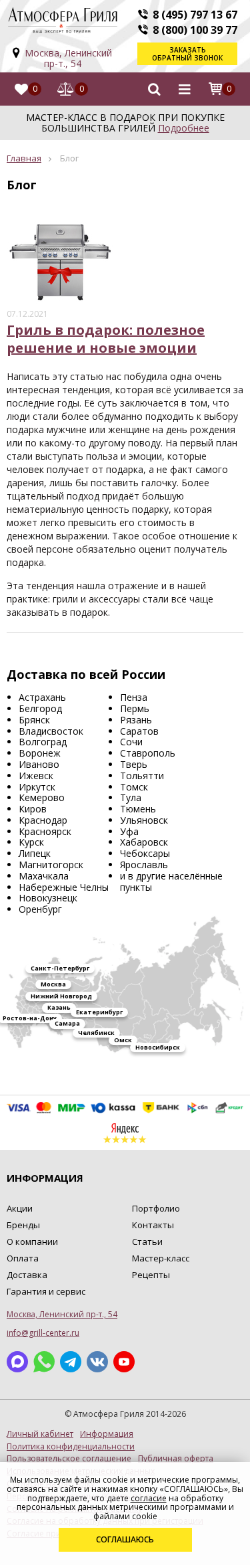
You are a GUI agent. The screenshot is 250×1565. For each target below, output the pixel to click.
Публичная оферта (175, 1458)
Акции (20, 1208)
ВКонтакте (97, 1361)
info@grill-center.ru (43, 1332)
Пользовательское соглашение (69, 1458)
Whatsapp (44, 1361)
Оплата (23, 1258)
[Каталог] (185, 89)
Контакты (153, 1225)
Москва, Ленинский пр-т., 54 (68, 58)
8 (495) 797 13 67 (195, 14)
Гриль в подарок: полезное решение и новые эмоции (106, 339)
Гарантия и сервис (46, 1291)
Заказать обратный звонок (187, 53)
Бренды (23, 1225)
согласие (149, 1498)
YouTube (124, 1361)
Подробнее (183, 128)
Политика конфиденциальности (71, 1446)
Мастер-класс (160, 1258)
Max (17, 1361)
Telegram (70, 1361)
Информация (106, 1434)
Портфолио (156, 1208)
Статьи (147, 1241)
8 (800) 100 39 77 (195, 30)
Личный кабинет (40, 1434)
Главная (24, 158)
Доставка (27, 1275)
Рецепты (151, 1275)
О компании (32, 1241)
